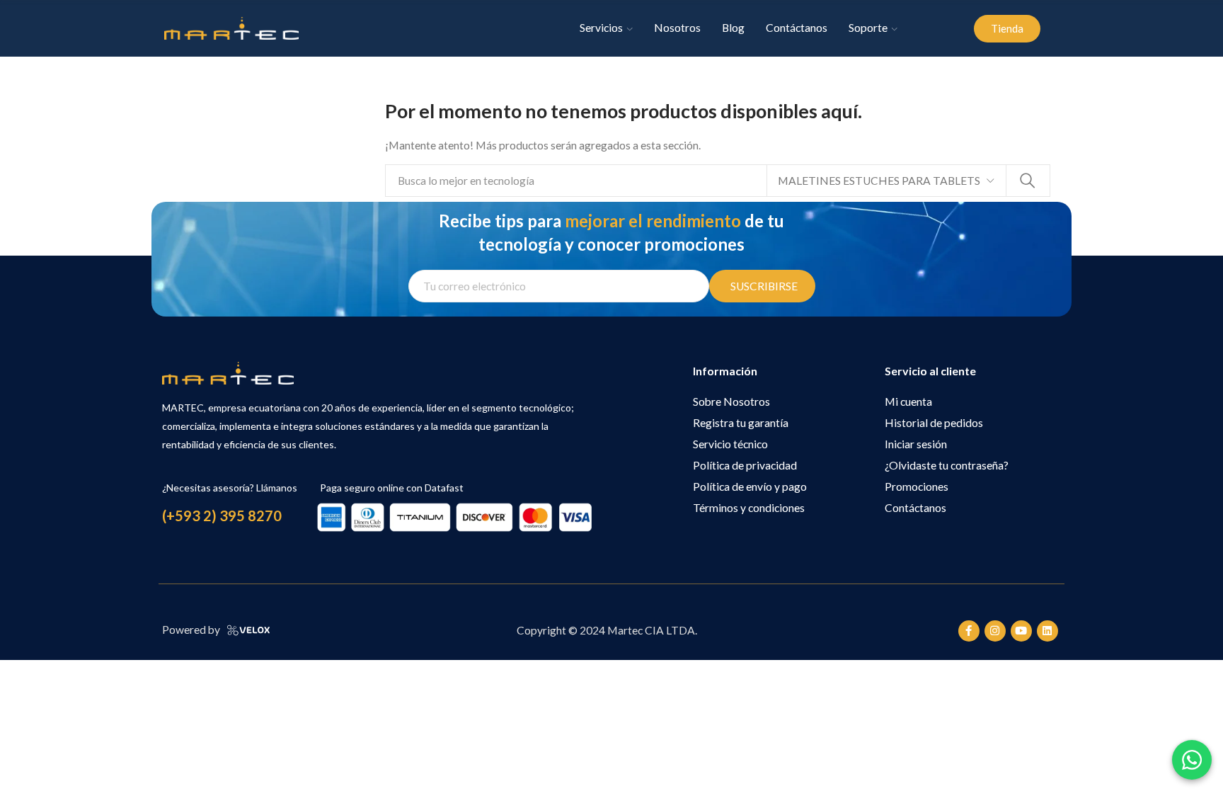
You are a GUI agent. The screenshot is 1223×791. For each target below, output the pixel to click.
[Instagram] (995, 631)
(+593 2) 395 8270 (222, 515)
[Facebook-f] (969, 631)
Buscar (1027, 180)
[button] (1007, 28)
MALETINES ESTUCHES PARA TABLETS (879, 180)
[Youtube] (1021, 631)
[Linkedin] (1047, 631)
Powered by (191, 629)
